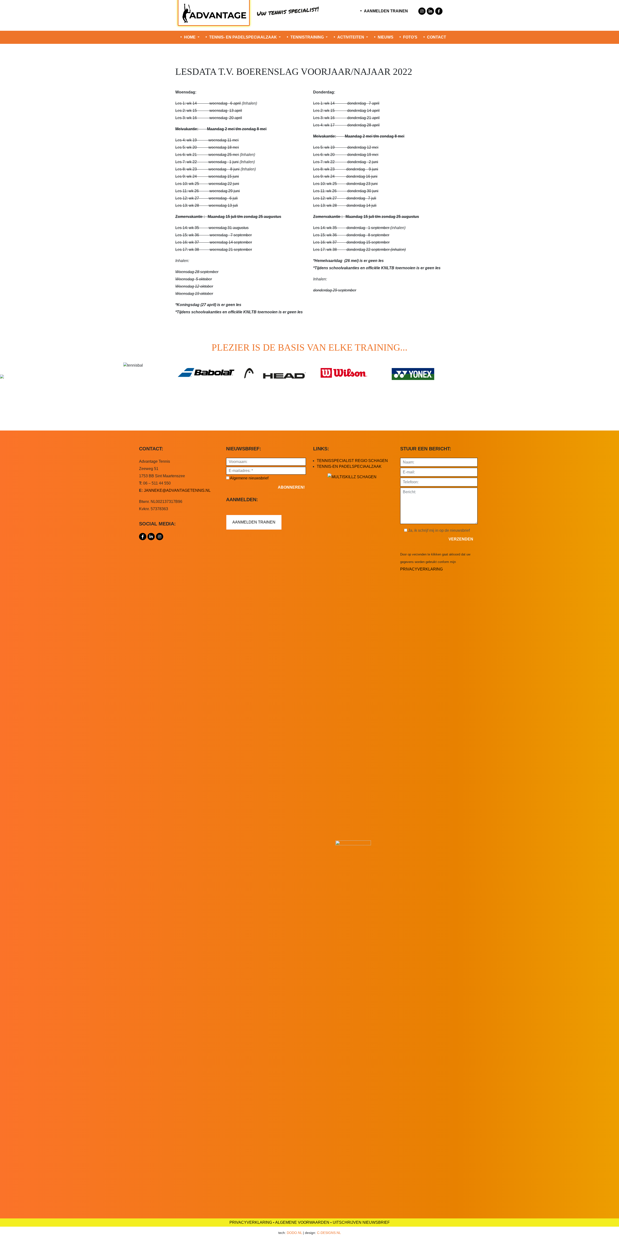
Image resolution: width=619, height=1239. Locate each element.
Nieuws (385, 37)
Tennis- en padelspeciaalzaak (243, 37)
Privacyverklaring (421, 569)
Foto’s (410, 37)
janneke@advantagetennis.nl (177, 490)
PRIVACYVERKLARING (250, 1222)
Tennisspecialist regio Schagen (352, 461)
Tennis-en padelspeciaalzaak (349, 466)
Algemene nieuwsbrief (248, 478)
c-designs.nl (329, 1233)
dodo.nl (294, 1233)
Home (190, 37)
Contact (436, 37)
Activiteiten (351, 37)
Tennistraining (307, 37)
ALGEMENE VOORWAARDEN (302, 1222)
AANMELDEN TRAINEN (386, 11)
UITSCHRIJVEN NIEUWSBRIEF (361, 1222)
